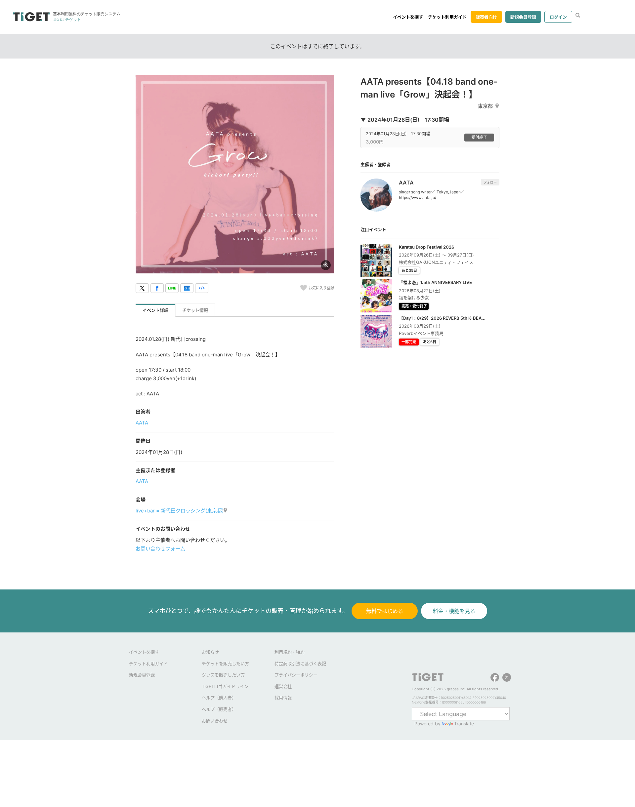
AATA (142, 423)
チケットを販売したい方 (225, 663)
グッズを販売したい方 (223, 674)
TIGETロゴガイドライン (225, 686)
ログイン (558, 17)
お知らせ (210, 652)
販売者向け (486, 17)
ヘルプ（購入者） (219, 697)
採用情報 (283, 697)
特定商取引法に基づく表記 (300, 663)
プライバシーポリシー (296, 674)
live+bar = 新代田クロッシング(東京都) (180, 510)
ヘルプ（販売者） (219, 709)
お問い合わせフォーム (160, 548)
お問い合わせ (215, 720)
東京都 (485, 106)
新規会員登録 (523, 17)
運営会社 (283, 686)
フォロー (490, 182)
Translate (464, 723)
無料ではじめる (384, 611)
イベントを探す (408, 17)
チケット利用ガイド (447, 17)
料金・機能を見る (454, 611)
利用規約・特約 (290, 652)
